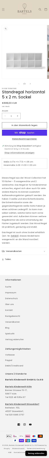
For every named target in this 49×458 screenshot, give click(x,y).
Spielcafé (9, 333)
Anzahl (5, 111)
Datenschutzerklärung (36, 448)
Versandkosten (12, 322)
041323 (14, 235)
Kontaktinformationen (23, 452)
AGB (9, 452)
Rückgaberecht (12, 316)
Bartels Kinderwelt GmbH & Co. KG (23, 445)
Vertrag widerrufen (14, 339)
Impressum (10, 292)
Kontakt (9, 310)
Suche (8, 286)
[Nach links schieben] (19, 84)
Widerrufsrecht (18, 448)
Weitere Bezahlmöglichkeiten (24, 139)
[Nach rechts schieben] (30, 84)
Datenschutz (11, 298)
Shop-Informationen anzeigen (19, 152)
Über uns (9, 304)
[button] (3, 9)
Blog (7, 327)
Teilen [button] (8, 259)
